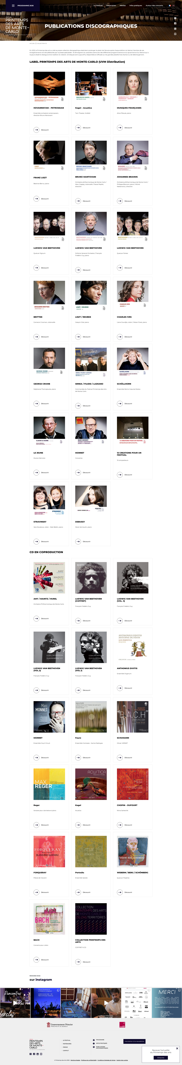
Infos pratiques (135, 5)
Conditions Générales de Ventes (106, 1060)
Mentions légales (75, 1060)
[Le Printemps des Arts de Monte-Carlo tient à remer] (167, 1003)
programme (100, 1039)
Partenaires (111, 5)
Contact (66, 1050)
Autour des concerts (154, 5)
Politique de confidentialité (88, 1060)
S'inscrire (160, 1058)
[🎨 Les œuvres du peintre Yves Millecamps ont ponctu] (76, 1003)
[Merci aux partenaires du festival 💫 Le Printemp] (136, 1003)
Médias (123, 5)
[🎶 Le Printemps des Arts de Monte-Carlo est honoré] (45, 1003)
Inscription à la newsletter (134, 1041)
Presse (65, 1047)
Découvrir (45, 130)
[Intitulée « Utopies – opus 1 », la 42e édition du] (15, 1003)
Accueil (32, 43)
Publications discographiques (102, 1047)
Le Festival (98, 5)
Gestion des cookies (122, 1060)
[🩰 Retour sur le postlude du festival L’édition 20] (106, 1003)
